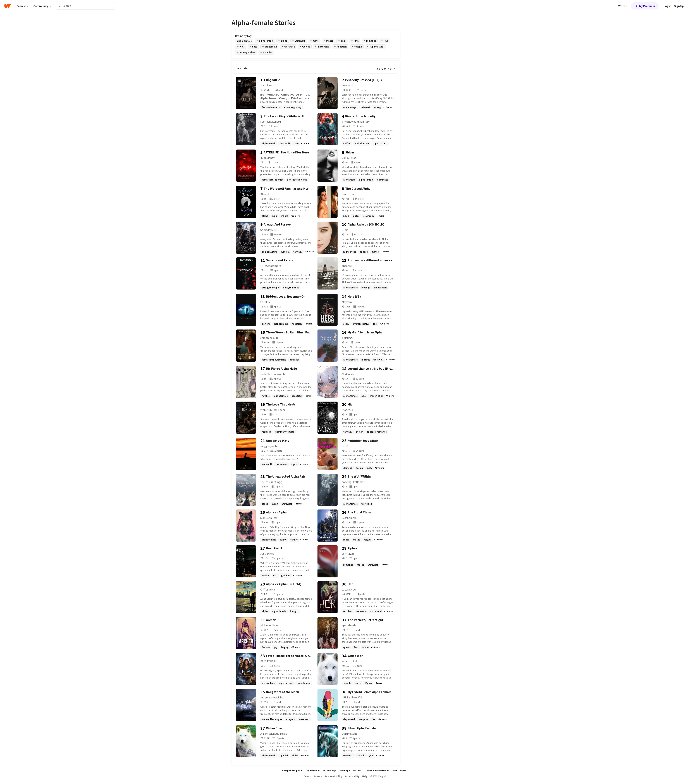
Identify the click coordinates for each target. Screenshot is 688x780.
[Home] (7, 5)
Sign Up (679, 6)
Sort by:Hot (385, 68)
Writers (357, 770)
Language (344, 770)
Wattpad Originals (292, 770)
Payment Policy (333, 776)
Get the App (329, 770)
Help (364, 776)
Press (403, 770)
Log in (667, 6)
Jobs (394, 770)
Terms (307, 776)
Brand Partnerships (378, 770)
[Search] (60, 6)
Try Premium (647, 6)
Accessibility (352, 776)
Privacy (318, 776)
